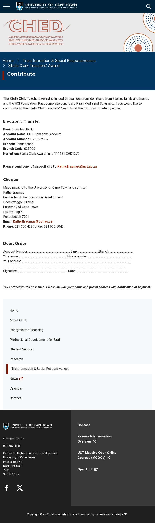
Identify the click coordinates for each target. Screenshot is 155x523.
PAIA (125, 514)
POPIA (116, 514)
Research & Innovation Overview (95, 438)
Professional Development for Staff (36, 340)
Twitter (19, 488)
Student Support (22, 349)
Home (14, 310)
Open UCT (85, 469)
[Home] (27, 426)
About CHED (18, 320)
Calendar (16, 388)
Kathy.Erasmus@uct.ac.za (77, 166)
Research (16, 359)
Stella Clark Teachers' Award (33, 65)
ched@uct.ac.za (13, 438)
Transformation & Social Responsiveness (40, 369)
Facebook (6, 488)
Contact (15, 398)
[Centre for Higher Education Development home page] (37, 32)
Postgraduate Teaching (26, 330)
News (14, 379)
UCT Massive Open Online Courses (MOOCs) (97, 455)
